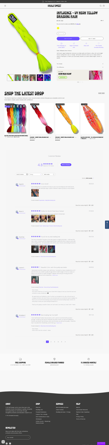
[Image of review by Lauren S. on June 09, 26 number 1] (35, 280)
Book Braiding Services (62, 407)
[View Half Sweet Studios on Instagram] (7, 443)
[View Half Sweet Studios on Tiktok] (10, 443)
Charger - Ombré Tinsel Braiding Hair (39, 137)
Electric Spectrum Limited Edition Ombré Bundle (16, 135)
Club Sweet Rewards (82, 409)
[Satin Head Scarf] (95, 75)
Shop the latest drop (24, 94)
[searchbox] (20, 174)
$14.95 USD (32, 138)
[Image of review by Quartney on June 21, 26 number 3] (51, 249)
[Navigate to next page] (65, 342)
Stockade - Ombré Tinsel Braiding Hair (64, 137)
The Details (59, 63)
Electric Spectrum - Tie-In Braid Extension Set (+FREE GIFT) (92, 138)
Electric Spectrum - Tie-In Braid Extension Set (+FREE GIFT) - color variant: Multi (81, 135)
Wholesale (39, 419)
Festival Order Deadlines (82, 412)
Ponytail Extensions (41, 412)
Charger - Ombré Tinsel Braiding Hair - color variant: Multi (30, 135)
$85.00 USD (92, 138)
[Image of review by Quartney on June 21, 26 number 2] (43, 249)
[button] (100, 5)
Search (78, 407)
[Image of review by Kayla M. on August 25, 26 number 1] (35, 193)
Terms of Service (80, 419)
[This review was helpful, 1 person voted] (89, 261)
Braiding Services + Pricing (63, 412)
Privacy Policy (80, 416)
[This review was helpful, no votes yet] (89, 205)
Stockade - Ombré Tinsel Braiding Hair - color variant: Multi (55, 135)
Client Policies (60, 409)
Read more (47, 244)
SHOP (38, 404)
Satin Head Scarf (64, 74)
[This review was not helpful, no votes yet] (92, 205)
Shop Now (101, 93)
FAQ (77, 414)
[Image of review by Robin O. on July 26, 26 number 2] (43, 218)
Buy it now (92, 38)
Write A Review (66, 164)
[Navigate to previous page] (43, 342)
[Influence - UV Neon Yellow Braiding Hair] (10, 77)
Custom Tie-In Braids (41, 414)
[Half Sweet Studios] (54, 5)
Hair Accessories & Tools (42, 416)
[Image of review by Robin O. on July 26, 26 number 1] (35, 218)
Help (78, 404)
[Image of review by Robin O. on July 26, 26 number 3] (51, 218)
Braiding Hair (39, 409)
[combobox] (35, 174)
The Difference (60, 67)
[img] (102, 20)
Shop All (38, 407)
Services (59, 404)
